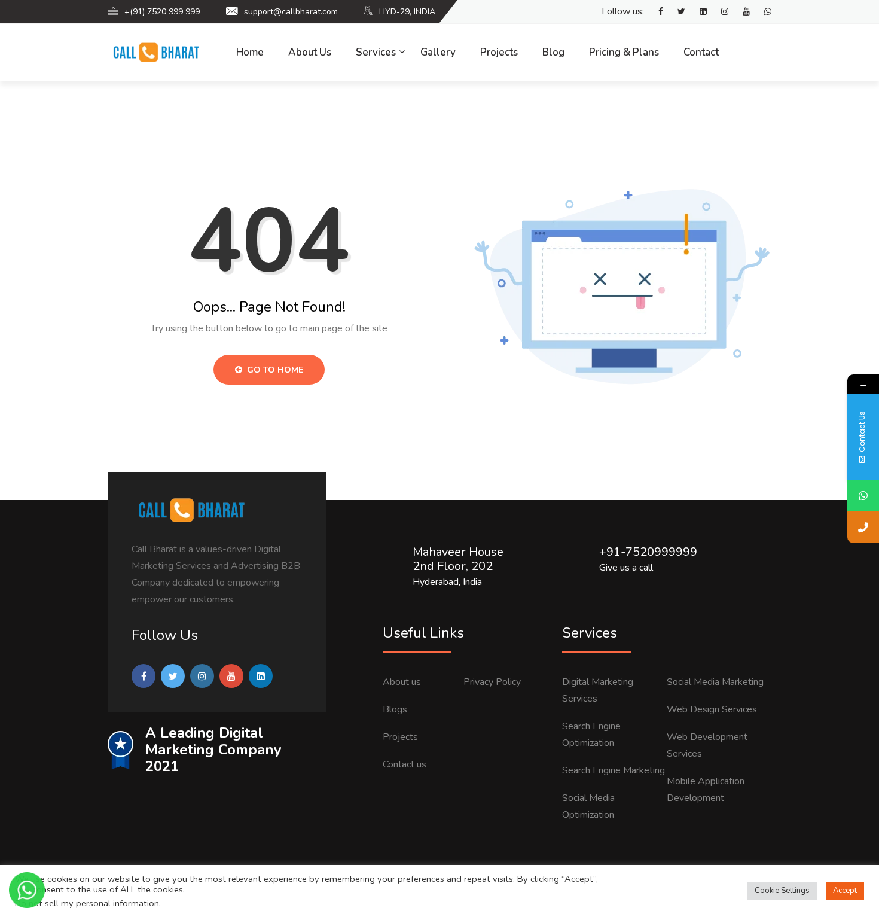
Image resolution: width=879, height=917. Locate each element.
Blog (553, 52)
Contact (701, 52)
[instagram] (718, 12)
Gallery (438, 52)
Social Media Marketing (715, 681)
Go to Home (274, 370)
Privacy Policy (492, 681)
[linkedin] (697, 12)
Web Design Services (712, 709)
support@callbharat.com (291, 11)
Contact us (404, 764)
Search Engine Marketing (613, 770)
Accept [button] (845, 890)
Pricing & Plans (624, 52)
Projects (499, 52)
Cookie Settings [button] (782, 890)
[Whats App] (761, 12)
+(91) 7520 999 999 (162, 11)
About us (402, 681)
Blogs (395, 709)
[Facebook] (654, 12)
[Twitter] (675, 12)
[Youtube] (740, 12)
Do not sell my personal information (87, 903)
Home (250, 52)
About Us (309, 52)
